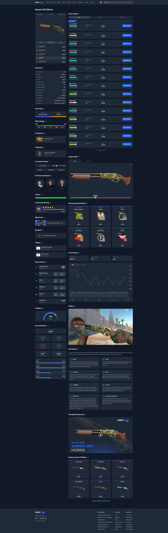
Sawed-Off (62, 77)
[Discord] (36, 518)
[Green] (50, 197)
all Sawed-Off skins (105, 500)
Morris (63, 79)
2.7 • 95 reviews (72, 104)
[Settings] (101, 2)
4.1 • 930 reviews (73, 95)
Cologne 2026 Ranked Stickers (104, 515)
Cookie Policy (118, 526)
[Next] (49, 166)
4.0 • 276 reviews (73, 129)
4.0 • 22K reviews (73, 137)
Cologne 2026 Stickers (102, 524)
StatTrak (51, 42)
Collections (80, 2)
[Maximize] (131, 164)
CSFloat (73, 67)
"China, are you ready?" (59, 103)
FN (39, 127)
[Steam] (46, 518)
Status (116, 519)
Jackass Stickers (101, 519)
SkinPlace (73, 33)
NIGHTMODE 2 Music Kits (103, 526)
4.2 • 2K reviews (72, 37)
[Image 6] (106, 343)
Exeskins (73, 117)
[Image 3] (99, 343)
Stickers (86, 2)
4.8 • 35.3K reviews (73, 79)
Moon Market (74, 142)
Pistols (47, 2)
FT (50, 127)
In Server (51, 14)
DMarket (73, 134)
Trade (122, 17)
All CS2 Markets (129, 526)
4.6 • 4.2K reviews (73, 87)
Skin (64, 71)
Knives (63, 2)
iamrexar (63, 95)
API (116, 515)
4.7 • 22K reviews (73, 112)
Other (92, 2)
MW (45, 127)
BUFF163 (73, 100)
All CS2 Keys (128, 522)
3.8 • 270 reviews (73, 146)
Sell (100, 17)
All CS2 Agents (129, 524)
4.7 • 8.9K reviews (74, 27)
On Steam (63, 14)
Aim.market (74, 92)
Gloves (68, 2)
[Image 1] (95, 343)
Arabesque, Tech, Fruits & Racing (105, 517)
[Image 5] (104, 343)
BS (62, 127)
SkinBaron (73, 83)
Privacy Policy (118, 524)
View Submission (61, 98)
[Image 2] (97, 343)
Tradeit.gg (73, 109)
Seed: (40, 165)
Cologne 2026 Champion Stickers (105, 522)
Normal (41, 42)
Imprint (116, 529)
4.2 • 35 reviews (72, 120)
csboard (73, 58)
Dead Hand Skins (101, 529)
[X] (39, 518)
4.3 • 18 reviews (72, 62)
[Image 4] (101, 343)
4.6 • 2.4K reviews (73, 53)
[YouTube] (44, 518)
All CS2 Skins (128, 515)
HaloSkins (73, 125)
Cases (74, 2)
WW (56, 127)
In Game (40, 14)
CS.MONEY (74, 24)
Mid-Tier (53, 2)
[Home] (40, 2)
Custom (61, 169)
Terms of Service (119, 522)
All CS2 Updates (129, 529)
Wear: (54, 165)
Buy (79, 17)
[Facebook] (41, 518)
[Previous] (36, 166)
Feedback (117, 517)
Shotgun (63, 74)
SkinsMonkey (74, 50)
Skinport (73, 75)
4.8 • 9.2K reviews (73, 70)
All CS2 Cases (129, 519)
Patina (63, 82)
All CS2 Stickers (129, 517)
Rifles (58, 2)
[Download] (70, 343)
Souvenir (60, 42)
